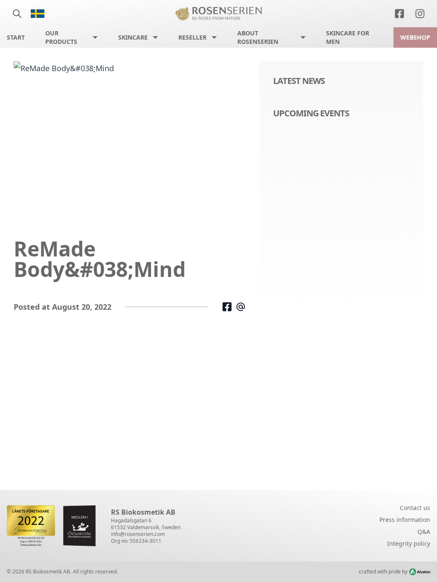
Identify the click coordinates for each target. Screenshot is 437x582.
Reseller (192, 37)
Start (16, 37)
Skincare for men (347, 37)
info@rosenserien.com (138, 534)
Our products (61, 37)
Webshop (415, 37)
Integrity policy (408, 543)
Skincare (133, 37)
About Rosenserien (257, 37)
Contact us (415, 508)
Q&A (423, 531)
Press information (404, 520)
